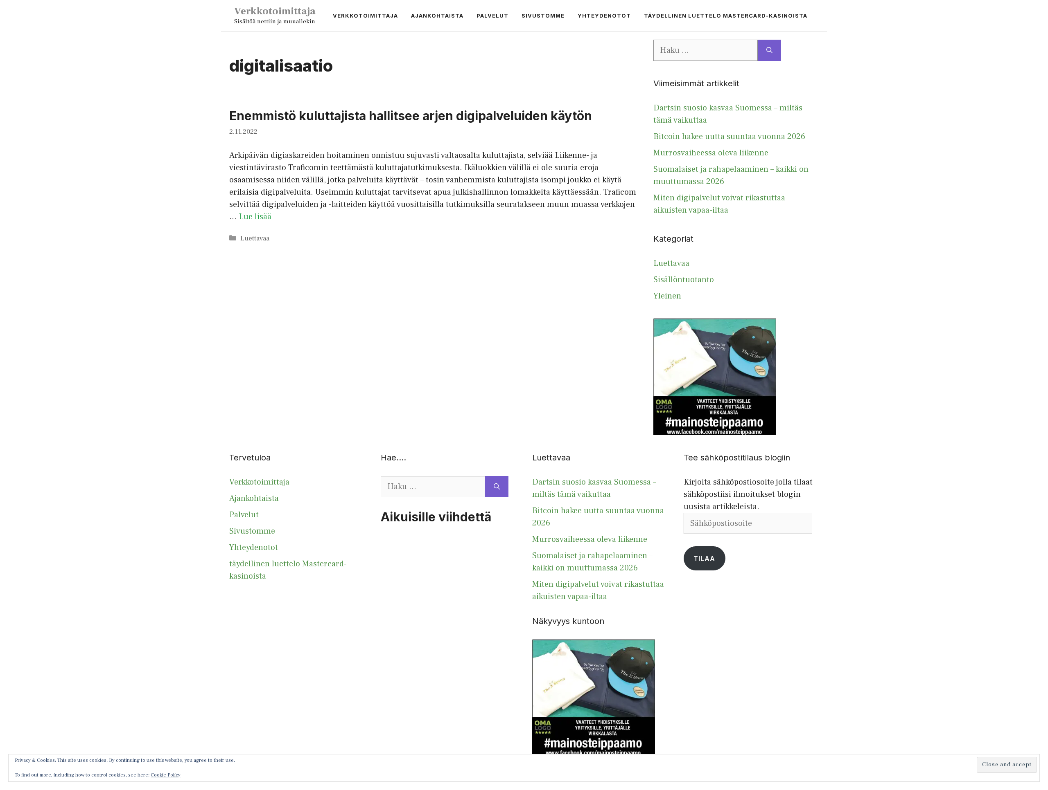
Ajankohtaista (437, 15)
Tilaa (704, 558)
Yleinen (667, 296)
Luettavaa (254, 238)
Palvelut (492, 15)
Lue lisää (255, 216)
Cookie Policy (166, 775)
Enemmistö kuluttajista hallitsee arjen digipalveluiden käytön (410, 115)
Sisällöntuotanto (683, 279)
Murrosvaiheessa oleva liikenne (710, 153)
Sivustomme (543, 15)
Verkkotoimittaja (275, 11)
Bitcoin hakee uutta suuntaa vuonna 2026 (729, 136)
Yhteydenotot (604, 15)
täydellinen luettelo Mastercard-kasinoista (725, 15)
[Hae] (769, 50)
